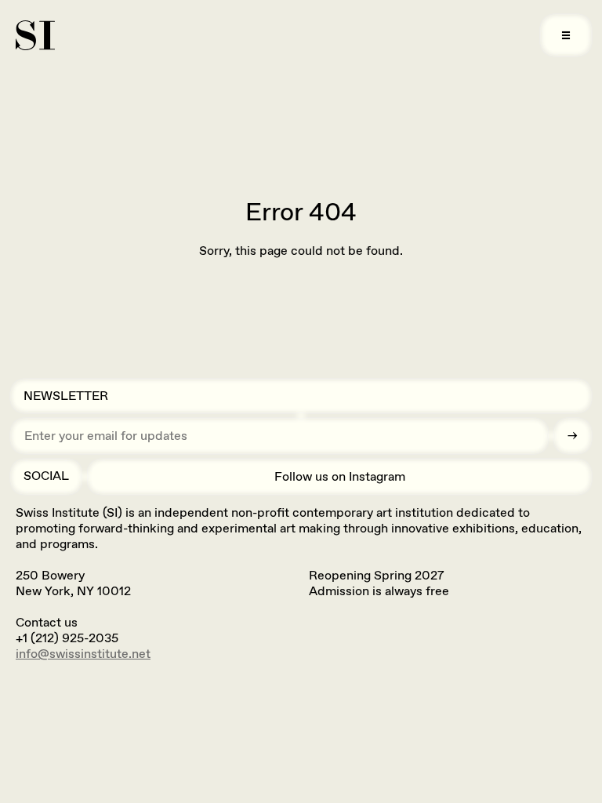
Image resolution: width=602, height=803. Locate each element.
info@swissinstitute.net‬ (83, 653)
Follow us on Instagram (339, 476)
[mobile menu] (566, 35)
